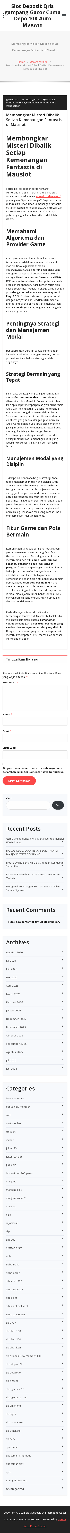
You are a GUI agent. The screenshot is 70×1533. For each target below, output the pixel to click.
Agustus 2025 (14, 1052)
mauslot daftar (34, 102)
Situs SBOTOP (14, 1289)
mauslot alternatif (15, 102)
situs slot (11, 1297)
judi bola (11, 1164)
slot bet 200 (13, 1339)
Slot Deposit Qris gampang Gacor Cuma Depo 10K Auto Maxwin (33, 15)
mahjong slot (14, 1189)
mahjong (11, 1181)
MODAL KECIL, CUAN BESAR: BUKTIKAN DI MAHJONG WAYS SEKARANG (32, 852)
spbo (9, 1472)
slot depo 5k (13, 1372)
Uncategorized (39, 61)
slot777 (10, 1439)
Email (7, 731)
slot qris (11, 1414)
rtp (8, 1231)
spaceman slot (15, 1463)
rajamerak (12, 1223)
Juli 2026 (11, 960)
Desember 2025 (16, 1019)
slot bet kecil (13, 1347)
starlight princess (16, 1480)
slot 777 (11, 1322)
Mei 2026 (12, 977)
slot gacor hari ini (16, 1397)
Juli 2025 (11, 1060)
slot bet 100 (13, 1331)
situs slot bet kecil (17, 1306)
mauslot (50, 99)
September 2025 (16, 1043)
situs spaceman (15, 1314)
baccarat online (15, 1098)
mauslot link (49, 102)
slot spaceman (15, 1422)
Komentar (10, 682)
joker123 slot (14, 1156)
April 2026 (12, 985)
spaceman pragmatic (18, 1455)
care (8, 1115)
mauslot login (13, 105)
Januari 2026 (13, 1010)
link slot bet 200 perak (19, 1173)
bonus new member (18, 1106)
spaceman (12, 1447)
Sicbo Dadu (12, 1264)
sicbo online (13, 1273)
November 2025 (16, 1027)
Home (21, 61)
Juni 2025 (11, 1068)
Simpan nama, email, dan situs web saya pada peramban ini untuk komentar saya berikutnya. (33, 770)
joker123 (11, 1148)
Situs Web (9, 747)
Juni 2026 (11, 969)
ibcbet (10, 1140)
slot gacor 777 (15, 1389)
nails (8, 1214)
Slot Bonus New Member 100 (23, 1356)
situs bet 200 (14, 1281)
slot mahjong (14, 1405)
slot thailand (13, 1430)
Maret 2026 (13, 994)
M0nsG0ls (13, 99)
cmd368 (11, 1131)
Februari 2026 (14, 1002)
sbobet (10, 1239)
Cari (8, 798)
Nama (7, 714)
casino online (13, 1123)
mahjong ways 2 (16, 1198)
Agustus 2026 (14, 952)
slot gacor (12, 1380)
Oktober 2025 (14, 1035)
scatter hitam (14, 1247)
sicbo (9, 1256)
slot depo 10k (14, 1364)
